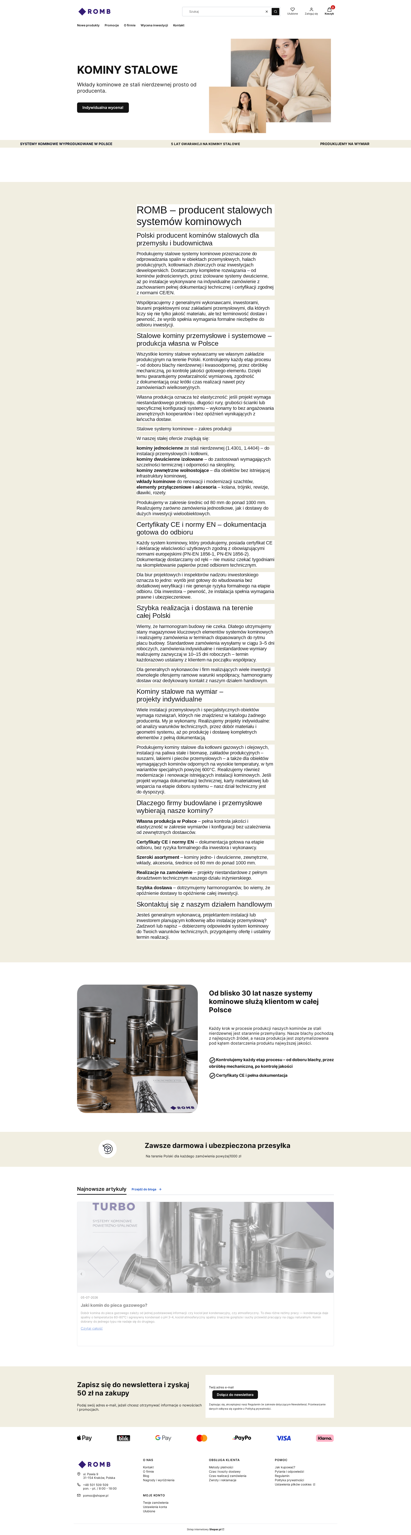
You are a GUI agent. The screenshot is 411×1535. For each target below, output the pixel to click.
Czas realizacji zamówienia (227, 1476)
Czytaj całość (92, 1328)
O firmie (148, 1471)
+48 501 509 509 (95, 1485)
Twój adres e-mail (221, 1387)
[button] (275, 11)
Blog (146, 1476)
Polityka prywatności (289, 1480)
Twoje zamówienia (155, 1502)
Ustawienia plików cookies (293, 1484)
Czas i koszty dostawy (225, 1471)
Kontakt (148, 1467)
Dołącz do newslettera (235, 1394)
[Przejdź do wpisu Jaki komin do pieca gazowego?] (205, 1247)
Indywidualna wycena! (103, 107)
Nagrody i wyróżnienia (158, 1480)
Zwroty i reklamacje (222, 1480)
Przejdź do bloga (144, 1189)
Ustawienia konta (155, 1507)
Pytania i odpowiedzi (289, 1471)
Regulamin (282, 1476)
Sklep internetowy (204, 1529)
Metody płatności (221, 1467)
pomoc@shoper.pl (95, 1495)
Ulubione (149, 1511)
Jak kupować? (285, 1467)
